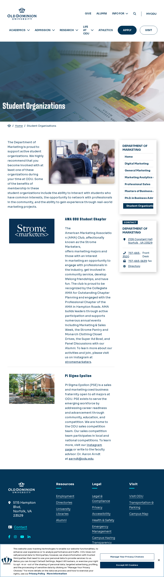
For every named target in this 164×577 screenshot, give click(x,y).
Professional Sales (137, 184)
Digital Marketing (137, 163)
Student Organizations (139, 206)
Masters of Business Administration (139, 191)
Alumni (101, 13)
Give (88, 13)
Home (19, 126)
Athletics (105, 30)
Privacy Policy (37, 573)
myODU (151, 14)
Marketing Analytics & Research (139, 177)
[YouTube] (22, 537)
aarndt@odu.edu (81, 459)
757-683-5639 (137, 261)
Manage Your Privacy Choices (127, 556)
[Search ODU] (134, 14)
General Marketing (137, 170)
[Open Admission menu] (53, 30)
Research (67, 30)
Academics (17, 30)
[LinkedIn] (29, 537)
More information (57, 573)
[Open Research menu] (76, 30)
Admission (42, 30)
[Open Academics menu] (28, 30)
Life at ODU (86, 30)
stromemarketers (78, 362)
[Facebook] (9, 537)
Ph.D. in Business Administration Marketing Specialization (139, 198)
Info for (118, 13)
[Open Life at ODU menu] (92, 30)
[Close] (158, 560)
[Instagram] (15, 537)
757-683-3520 (131, 254)
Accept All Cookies (127, 565)
